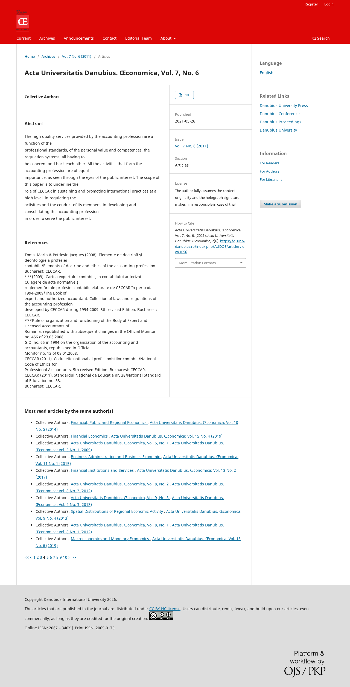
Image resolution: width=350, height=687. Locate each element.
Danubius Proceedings (280, 121)
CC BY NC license (164, 608)
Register (311, 4)
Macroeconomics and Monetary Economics (110, 538)
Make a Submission (281, 204)
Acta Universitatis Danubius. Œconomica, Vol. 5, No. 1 (120, 443)
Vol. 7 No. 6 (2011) (76, 56)
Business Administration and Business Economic (116, 456)
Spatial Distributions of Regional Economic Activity (117, 511)
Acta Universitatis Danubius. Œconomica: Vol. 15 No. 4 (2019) (167, 436)
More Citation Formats (197, 262)
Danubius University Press (284, 105)
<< (27, 557)
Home (30, 56)
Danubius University (278, 130)
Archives (47, 38)
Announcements (79, 38)
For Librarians (271, 179)
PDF (186, 94)
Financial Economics (90, 436)
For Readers (269, 163)
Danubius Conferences (281, 113)
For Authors (269, 171)
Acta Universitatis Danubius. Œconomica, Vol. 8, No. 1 (120, 525)
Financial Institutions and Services (103, 470)
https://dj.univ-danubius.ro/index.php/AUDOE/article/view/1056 (210, 246)
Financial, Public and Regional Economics (109, 422)
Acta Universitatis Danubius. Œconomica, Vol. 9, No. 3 (120, 497)
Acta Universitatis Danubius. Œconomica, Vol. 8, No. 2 (120, 484)
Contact (109, 38)
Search (323, 38)
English (266, 72)
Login (329, 4)
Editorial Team (138, 38)
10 (65, 557)
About (167, 38)
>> (74, 557)
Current (23, 38)
